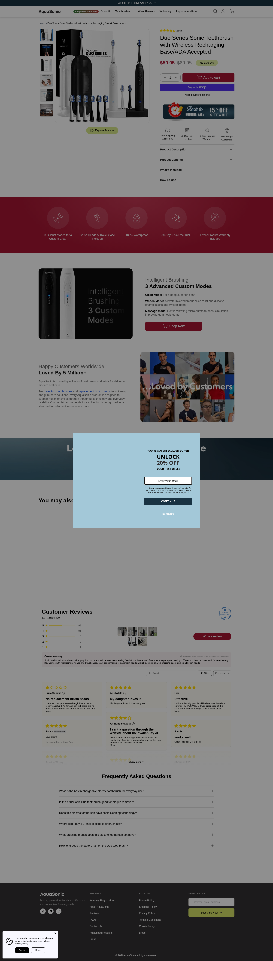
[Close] (55, 933)
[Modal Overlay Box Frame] (136, 480)
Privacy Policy (21, 943)
